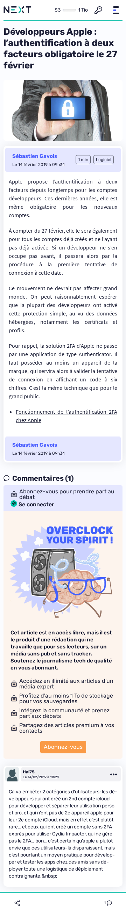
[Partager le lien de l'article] (17, 903)
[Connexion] (98, 10)
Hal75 (29, 771)
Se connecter (36, 504)
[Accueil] (17, 10)
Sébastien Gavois (34, 156)
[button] (115, 10)
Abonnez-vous (63, 747)
